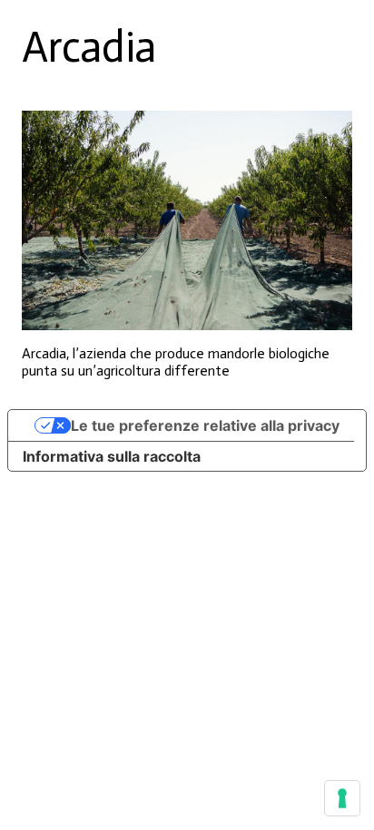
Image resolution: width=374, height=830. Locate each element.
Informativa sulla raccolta (112, 456)
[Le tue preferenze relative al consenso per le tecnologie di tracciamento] (342, 798)
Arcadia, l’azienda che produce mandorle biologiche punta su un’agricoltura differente (176, 362)
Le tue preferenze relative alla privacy (205, 425)
